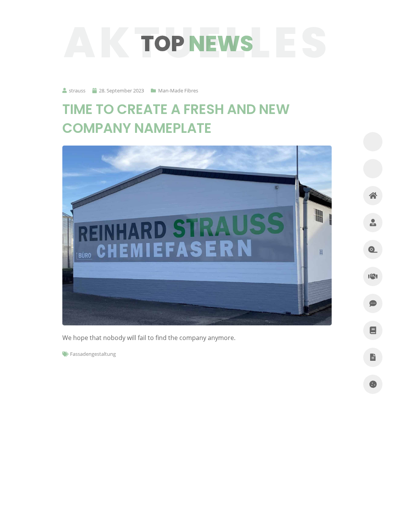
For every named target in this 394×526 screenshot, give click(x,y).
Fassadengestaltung (93, 353)
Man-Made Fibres (178, 90)
